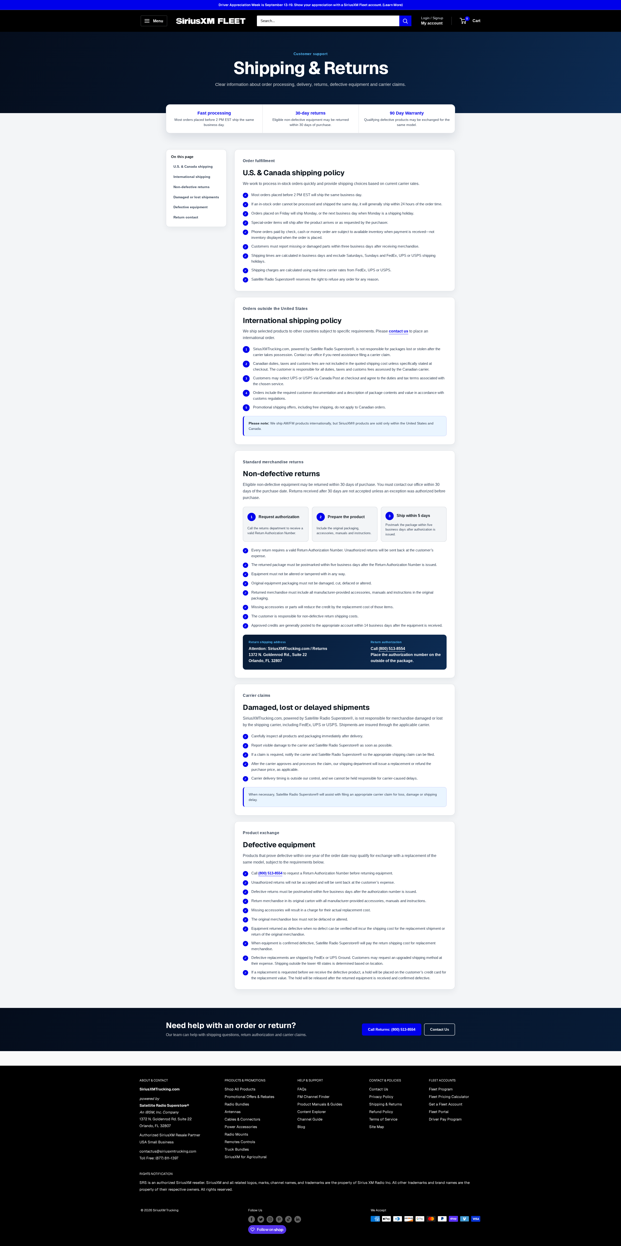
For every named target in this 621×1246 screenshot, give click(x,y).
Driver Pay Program (445, 1119)
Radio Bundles (237, 1104)
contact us (398, 331)
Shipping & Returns (385, 1104)
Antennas (233, 1111)
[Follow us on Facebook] (251, 1219)
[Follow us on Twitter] (260, 1219)
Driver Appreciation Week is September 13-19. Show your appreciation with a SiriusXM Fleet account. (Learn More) (311, 5)
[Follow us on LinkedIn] (297, 1219)
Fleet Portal (439, 1111)
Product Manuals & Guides (319, 1104)
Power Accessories (241, 1126)
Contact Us (439, 1029)
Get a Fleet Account (445, 1104)
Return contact (185, 217)
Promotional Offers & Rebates (249, 1096)
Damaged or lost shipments (196, 197)
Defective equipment (190, 207)
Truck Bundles (237, 1149)
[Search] (405, 21)
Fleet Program (441, 1089)
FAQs (301, 1089)
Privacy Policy (381, 1096)
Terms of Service (383, 1119)
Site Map (376, 1126)
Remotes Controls (240, 1141)
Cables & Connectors (242, 1119)
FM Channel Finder (313, 1096)
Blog (301, 1126)
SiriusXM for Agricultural (246, 1157)
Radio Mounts (236, 1134)
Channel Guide (309, 1119)
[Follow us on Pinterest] (279, 1219)
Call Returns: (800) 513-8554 (391, 1029)
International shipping (191, 177)
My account (431, 23)
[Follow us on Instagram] (270, 1219)
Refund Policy (381, 1111)
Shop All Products (240, 1089)
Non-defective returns (191, 187)
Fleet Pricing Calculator (449, 1096)
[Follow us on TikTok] (288, 1219)
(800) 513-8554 (392, 649)
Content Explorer (311, 1111)
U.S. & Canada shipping (193, 166)
